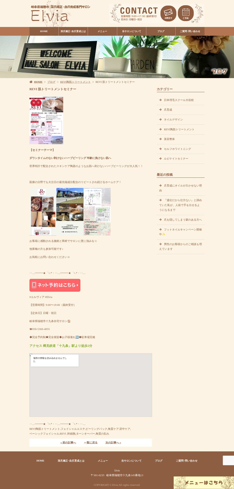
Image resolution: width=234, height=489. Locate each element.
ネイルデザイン (173, 119)
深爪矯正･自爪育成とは (73, 31)
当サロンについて (131, 31)
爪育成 (168, 109)
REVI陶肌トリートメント (75, 81)
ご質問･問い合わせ (190, 31)
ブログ (160, 31)
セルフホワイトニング (177, 148)
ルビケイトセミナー (176, 158)
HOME (44, 31)
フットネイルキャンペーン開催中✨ (180, 232)
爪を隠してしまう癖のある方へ (183, 219)
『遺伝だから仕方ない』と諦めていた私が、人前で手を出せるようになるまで (180, 205)
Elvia (117, 470)
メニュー (102, 31)
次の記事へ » (113, 442)
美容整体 (169, 139)
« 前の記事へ (68, 442)
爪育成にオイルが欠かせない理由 (180, 188)
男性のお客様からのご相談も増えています (180, 247)
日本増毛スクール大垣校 (179, 100)
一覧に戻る (91, 442)
